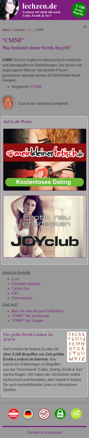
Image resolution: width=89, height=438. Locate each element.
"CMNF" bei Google (27, 321)
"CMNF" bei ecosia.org (30, 316)
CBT (15, 293)
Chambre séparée (26, 284)
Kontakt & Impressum (44, 432)
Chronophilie (21, 298)
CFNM (36, 87)
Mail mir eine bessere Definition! (37, 311)
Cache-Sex (20, 288)
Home (6, 30)
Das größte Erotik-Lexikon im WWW (28, 336)
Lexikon (19, 30)
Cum (15, 279)
